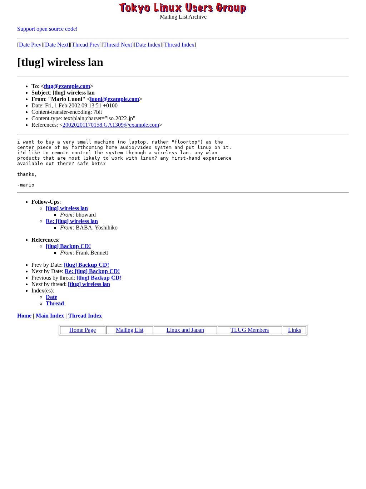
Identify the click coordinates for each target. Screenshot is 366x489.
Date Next (56, 45)
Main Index (50, 316)
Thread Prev (86, 45)
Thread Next (117, 45)
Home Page (82, 330)
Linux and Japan (185, 330)
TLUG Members (250, 330)
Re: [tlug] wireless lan (72, 221)
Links (294, 330)
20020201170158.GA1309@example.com (111, 125)
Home (24, 316)
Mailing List (129, 330)
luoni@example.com (114, 99)
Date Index (147, 45)
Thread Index (179, 45)
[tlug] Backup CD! (68, 246)
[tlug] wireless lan (67, 208)
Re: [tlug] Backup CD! (92, 271)
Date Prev (30, 45)
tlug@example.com (67, 86)
